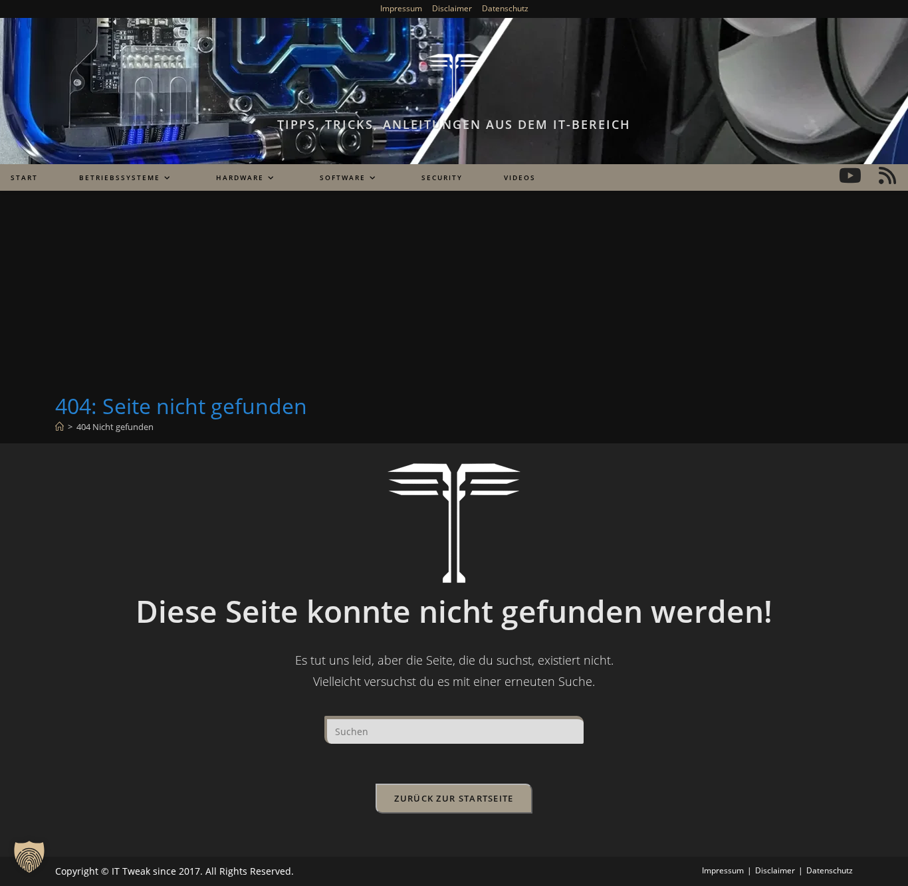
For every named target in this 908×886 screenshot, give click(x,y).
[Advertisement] (454, 292)
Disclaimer (452, 8)
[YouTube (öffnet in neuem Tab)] (850, 175)
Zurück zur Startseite (453, 798)
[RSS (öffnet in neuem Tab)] (887, 175)
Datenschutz (505, 8)
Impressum (401, 8)
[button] (29, 857)
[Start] (59, 427)
